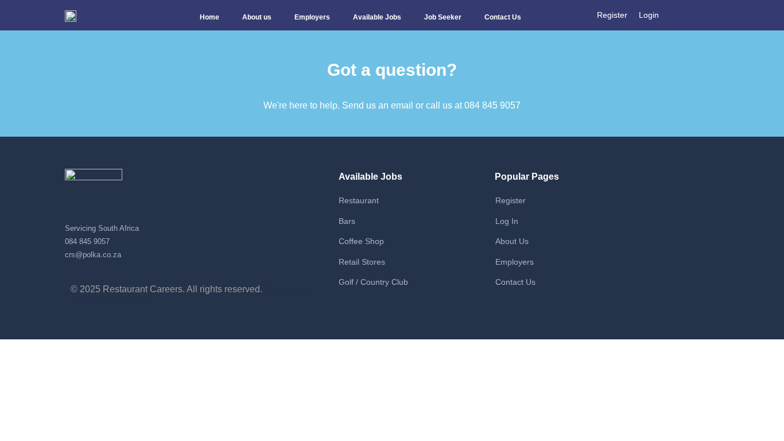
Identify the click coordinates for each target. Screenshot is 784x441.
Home (209, 17)
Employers (312, 17)
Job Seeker (442, 17)
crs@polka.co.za (93, 254)
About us (256, 17)
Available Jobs (377, 17)
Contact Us (502, 17)
